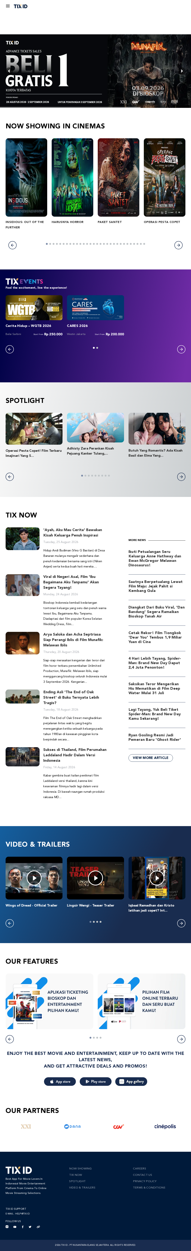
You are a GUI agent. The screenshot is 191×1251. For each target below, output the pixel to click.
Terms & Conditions (149, 1187)
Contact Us (142, 1175)
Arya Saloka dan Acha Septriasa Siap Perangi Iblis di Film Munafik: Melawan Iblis (73, 640)
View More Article (151, 758)
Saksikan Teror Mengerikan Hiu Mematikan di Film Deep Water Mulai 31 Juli (154, 688)
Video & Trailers (82, 1187)
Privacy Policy (145, 1181)
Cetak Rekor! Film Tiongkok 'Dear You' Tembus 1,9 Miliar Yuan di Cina (155, 637)
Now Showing (80, 1168)
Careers (139, 1168)
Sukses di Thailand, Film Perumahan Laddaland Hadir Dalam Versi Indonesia (75, 755)
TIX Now (75, 1175)
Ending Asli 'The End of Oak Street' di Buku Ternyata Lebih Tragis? (71, 697)
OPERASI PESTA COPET (162, 222)
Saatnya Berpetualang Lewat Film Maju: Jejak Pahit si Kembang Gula (156, 586)
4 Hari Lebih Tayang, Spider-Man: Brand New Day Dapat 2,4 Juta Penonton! (155, 663)
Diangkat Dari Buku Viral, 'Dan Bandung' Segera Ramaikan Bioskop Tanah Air (157, 612)
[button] (12, 245)
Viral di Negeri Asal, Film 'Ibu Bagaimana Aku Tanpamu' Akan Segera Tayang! (71, 582)
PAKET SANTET (110, 222)
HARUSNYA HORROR (67, 222)
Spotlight (77, 1181)
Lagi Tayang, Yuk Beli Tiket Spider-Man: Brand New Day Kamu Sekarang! (155, 714)
